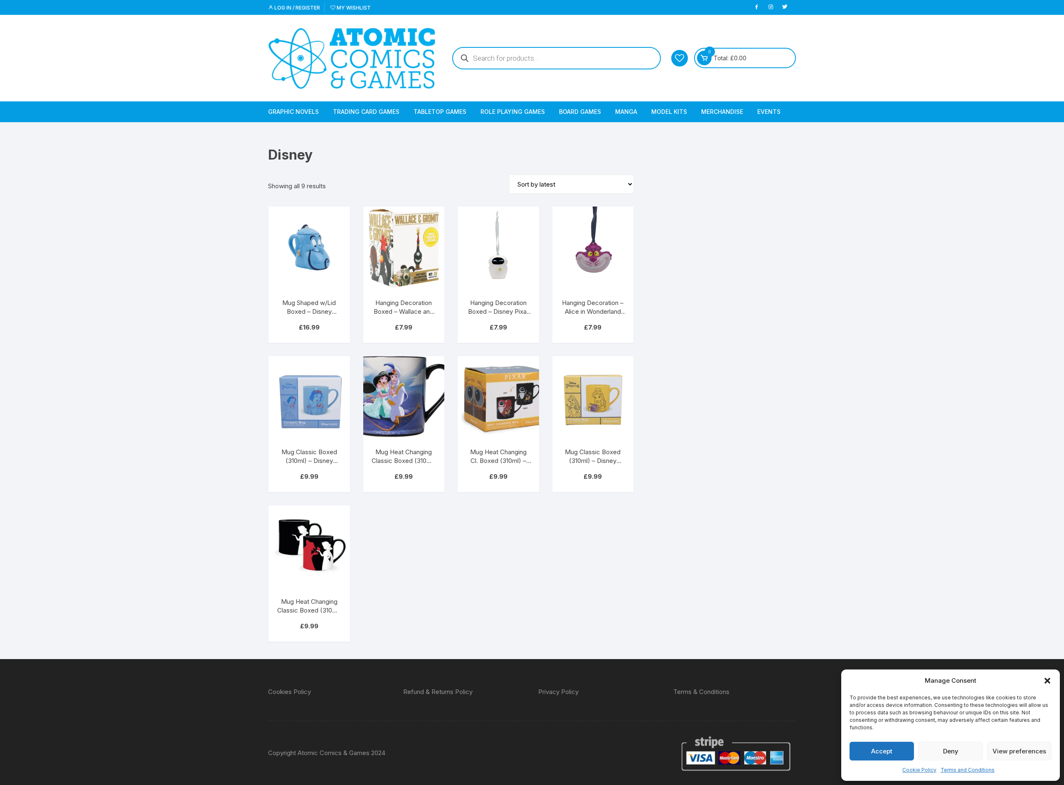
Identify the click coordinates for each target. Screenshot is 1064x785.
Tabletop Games (440, 111)
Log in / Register (296, 8)
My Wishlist (353, 8)
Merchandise (722, 111)
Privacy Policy (558, 692)
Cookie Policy (919, 770)
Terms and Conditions (968, 770)
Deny (950, 751)
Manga (626, 111)
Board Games (580, 111)
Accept (881, 751)
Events (769, 111)
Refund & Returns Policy (438, 692)
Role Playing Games (512, 111)
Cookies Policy (289, 692)
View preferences (1019, 751)
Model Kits (669, 111)
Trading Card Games (366, 111)
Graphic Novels (293, 111)
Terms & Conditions (701, 692)
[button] (1047, 681)
